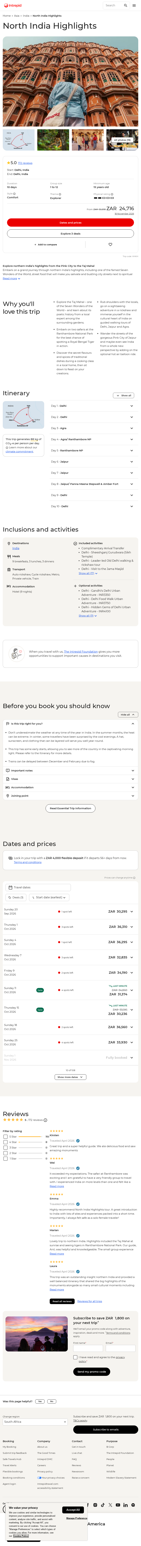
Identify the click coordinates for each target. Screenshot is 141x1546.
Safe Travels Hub (12, 1459)
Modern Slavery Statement (121, 1477)
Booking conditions (14, 1477)
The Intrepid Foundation (120, 1453)
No (51, 1401)
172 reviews (25, 163)
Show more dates (68, 1077)
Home (7, 15)
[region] (46, 1522)
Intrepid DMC (44, 1459)
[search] (112, 5)
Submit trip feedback (15, 1453)
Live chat (77, 1453)
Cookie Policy (21, 1536)
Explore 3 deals (70, 233)
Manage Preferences (77, 1518)
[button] (70, 81)
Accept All (73, 1509)
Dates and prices (71, 222)
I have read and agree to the (102, 1359)
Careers (41, 1465)
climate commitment (19, 451)
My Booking (9, 1446)
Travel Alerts (9, 1465)
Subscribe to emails (106, 1429)
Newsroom (78, 1471)
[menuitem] (12, 5)
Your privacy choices (52, 1477)
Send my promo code (92, 1371)
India (26, 15)
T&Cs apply (80, 1420)
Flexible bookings (13, 1471)
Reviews (76, 1465)
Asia (16, 15)
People (110, 1459)
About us (42, 1446)
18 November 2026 (124, 214)
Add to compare (47, 244)
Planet (110, 1465)
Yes (40, 1401)
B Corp (110, 1446)
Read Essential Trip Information (70, 808)
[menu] (134, 5)
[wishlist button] (110, 244)
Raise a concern (80, 1477)
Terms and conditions (27, 862)
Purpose (111, 1441)
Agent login (9, 1483)
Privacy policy (45, 1471)
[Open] (45, 1120)
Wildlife (110, 1471)
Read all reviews (62, 1301)
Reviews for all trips (89, 1301)
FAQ (74, 1459)
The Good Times (46, 1453)
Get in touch (79, 1446)
